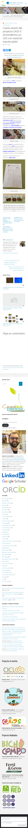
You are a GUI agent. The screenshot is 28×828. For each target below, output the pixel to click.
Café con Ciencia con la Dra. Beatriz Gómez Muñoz (13, 588)
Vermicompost (5, 581)
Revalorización (5, 570)
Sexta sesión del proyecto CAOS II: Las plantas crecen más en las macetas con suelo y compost (8, 229)
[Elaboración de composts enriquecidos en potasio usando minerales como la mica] (14, 318)
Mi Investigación (5, 554)
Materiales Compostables (8, 552)
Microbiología (5, 556)
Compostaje (5, 523)
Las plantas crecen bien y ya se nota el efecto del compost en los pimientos (19, 219)
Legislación (4, 548)
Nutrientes (4, 561)
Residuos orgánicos (6, 568)
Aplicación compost (6, 503)
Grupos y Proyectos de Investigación (10, 541)
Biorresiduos (5, 509)
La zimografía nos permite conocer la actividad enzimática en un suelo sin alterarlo (13, 288)
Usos (3, 579)
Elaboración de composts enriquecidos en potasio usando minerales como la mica (12, 324)
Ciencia (3, 514)
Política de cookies (8, 822)
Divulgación (4, 532)
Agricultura (4, 500)
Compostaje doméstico (7, 525)
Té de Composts (6, 572)
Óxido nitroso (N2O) (6, 563)
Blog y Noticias (5, 512)
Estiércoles (4, 534)
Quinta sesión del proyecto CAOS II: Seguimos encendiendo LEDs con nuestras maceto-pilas (8, 221)
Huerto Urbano (5, 543)
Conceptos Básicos (6, 527)
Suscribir (5, 425)
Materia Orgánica (6, 550)
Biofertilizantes (5, 507)
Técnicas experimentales (7, 574)
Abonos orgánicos (6, 498)
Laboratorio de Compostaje (8, 545)
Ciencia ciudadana (6, 516)
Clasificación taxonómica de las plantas (11, 610)
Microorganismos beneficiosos (9, 559)
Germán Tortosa (5, 637)
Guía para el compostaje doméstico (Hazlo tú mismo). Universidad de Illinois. (13, 633)
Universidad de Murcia (18, 457)
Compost (7, 15)
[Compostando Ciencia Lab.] (3, 3)
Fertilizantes (4, 536)
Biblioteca (4, 505)
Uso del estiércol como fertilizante (10, 616)
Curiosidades (5, 530)
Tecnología (4, 577)
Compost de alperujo (7, 521)
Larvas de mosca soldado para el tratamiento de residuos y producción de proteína (12, 308)
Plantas (10, 23)
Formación (4, 538)
